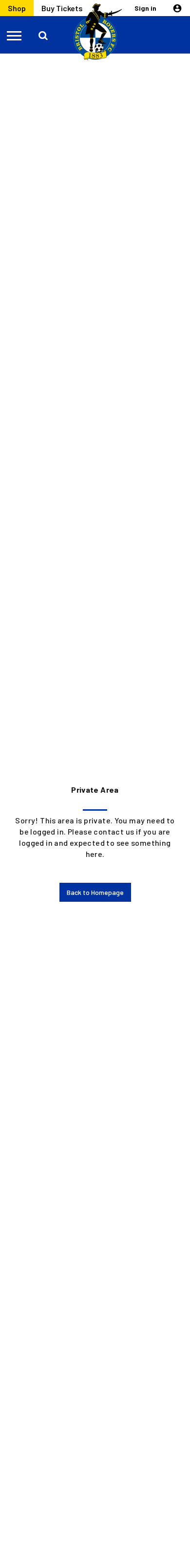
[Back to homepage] (95, 32)
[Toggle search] (43, 35)
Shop (17, 8)
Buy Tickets (62, 8)
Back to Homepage (95, 892)
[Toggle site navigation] (14, 35)
